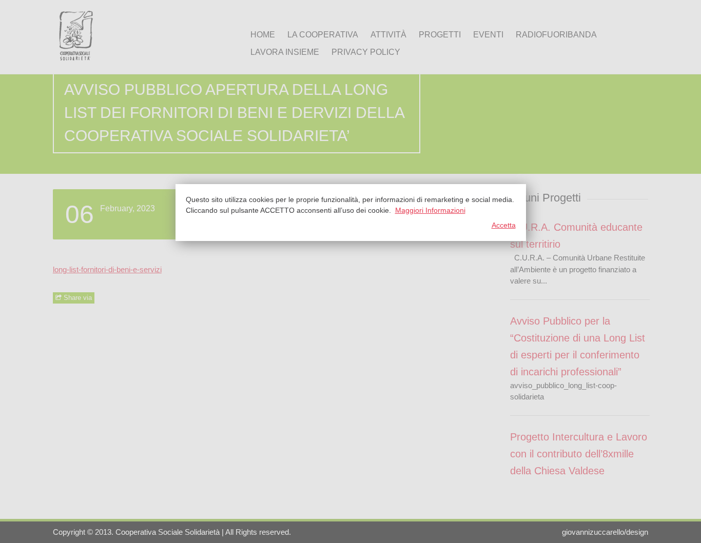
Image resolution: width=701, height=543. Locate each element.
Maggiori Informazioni (430, 210)
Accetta (504, 225)
